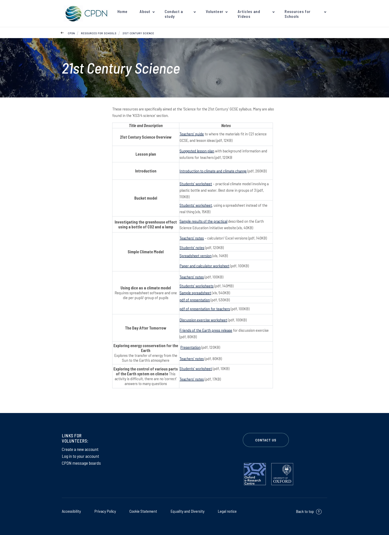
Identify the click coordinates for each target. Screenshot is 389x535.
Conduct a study (174, 14)
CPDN (71, 33)
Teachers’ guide (192, 133)
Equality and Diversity (187, 511)
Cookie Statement (143, 511)
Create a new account (80, 449)
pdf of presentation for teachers (205, 308)
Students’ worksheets (197, 285)
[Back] (62, 32)
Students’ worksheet (196, 183)
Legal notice (227, 511)
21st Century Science (138, 33)
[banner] (85, 13)
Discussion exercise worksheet (203, 319)
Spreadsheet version (196, 255)
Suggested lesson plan (197, 150)
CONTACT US (265, 440)
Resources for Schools (298, 14)
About (145, 11)
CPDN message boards (81, 462)
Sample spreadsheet (195, 292)
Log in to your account (80, 456)
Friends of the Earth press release (206, 330)
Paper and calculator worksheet (204, 265)
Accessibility (71, 511)
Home (122, 11)
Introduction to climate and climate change (213, 170)
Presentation (190, 347)
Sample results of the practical (203, 221)
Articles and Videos (249, 14)
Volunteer (215, 11)
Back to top (305, 511)
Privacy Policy (105, 511)
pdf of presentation (195, 299)
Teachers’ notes (192, 237)
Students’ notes (192, 247)
